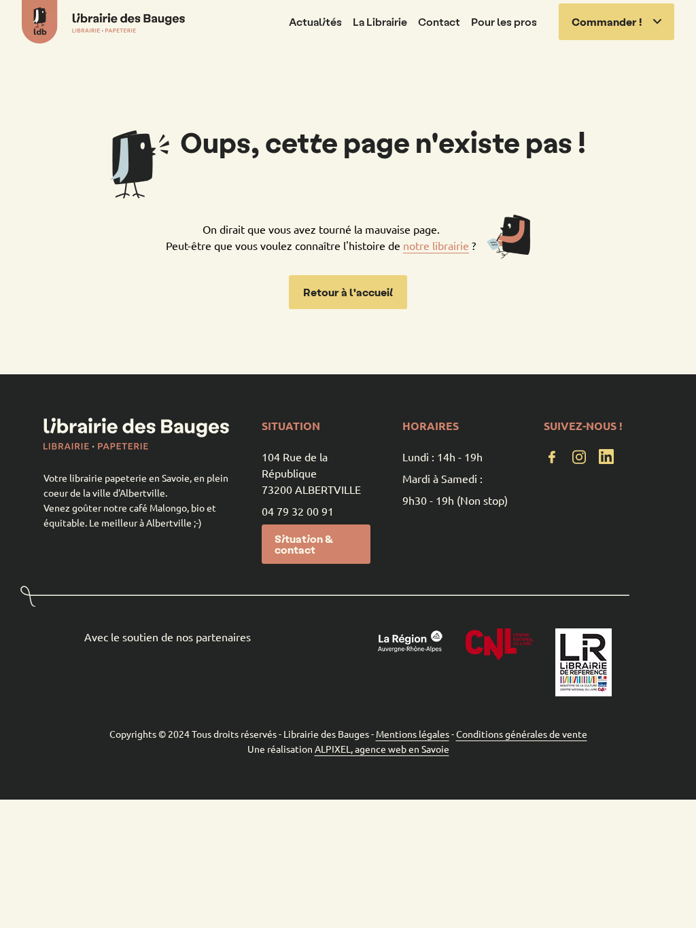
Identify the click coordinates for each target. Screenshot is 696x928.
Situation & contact (304, 544)
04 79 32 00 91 (298, 511)
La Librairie (380, 21)
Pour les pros (504, 21)
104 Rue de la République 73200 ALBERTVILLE (311, 473)
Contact (439, 21)
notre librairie (436, 245)
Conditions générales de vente (521, 734)
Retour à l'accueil (348, 291)
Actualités (315, 21)
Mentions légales (412, 734)
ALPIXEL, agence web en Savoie (382, 749)
